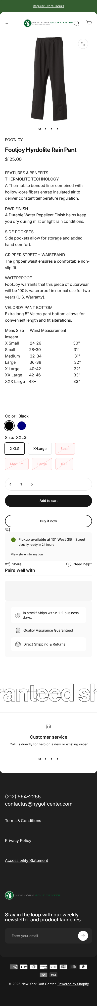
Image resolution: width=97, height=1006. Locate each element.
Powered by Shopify (73, 984)
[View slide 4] (57, 759)
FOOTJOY (14, 139)
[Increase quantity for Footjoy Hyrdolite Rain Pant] (32, 484)
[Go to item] (40, 129)
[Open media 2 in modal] (83, 44)
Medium (16, 464)
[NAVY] (21, 425)
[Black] (9, 425)
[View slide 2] (45, 759)
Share (16, 564)
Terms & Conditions (23, 820)
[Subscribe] (83, 936)
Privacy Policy (18, 840)
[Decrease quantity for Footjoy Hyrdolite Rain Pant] (10, 484)
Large (42, 464)
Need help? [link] (82, 564)
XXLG (14, 448)
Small (65, 448)
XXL (64, 464)
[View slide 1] (40, 759)
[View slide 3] (51, 759)
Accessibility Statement (26, 860)
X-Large (40, 448)
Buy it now (48, 521)
